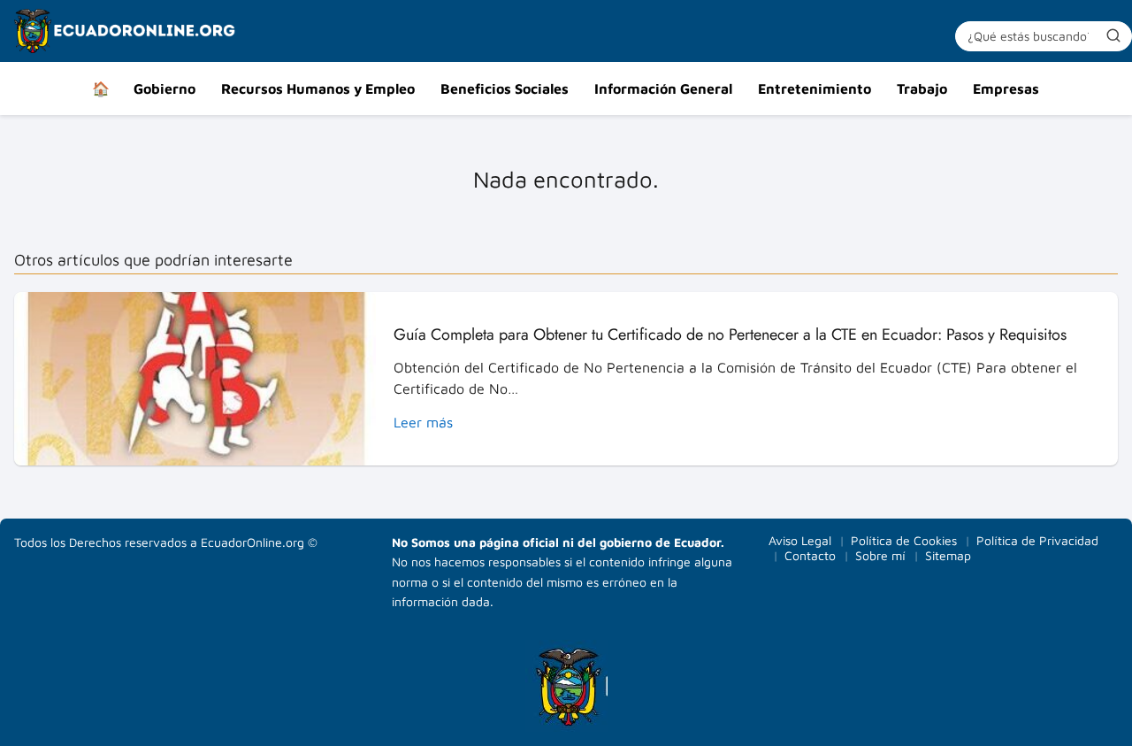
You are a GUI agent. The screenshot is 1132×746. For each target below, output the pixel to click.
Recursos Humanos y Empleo (318, 88)
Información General (663, 88)
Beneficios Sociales (504, 88)
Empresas (1006, 88)
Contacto (810, 555)
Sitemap (948, 555)
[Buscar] (1113, 35)
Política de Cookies (904, 540)
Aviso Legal (800, 540)
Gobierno (164, 88)
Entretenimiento (814, 88)
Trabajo (922, 88)
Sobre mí (880, 555)
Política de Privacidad (1037, 540)
